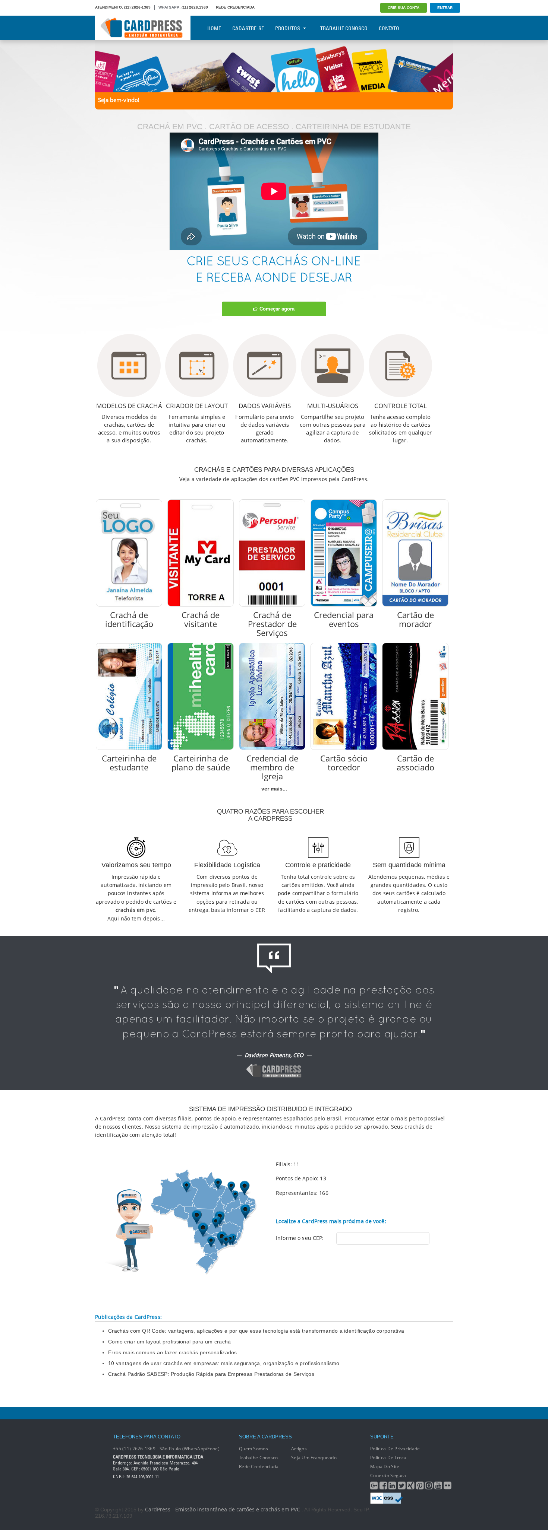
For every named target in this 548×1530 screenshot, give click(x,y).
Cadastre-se (248, 28)
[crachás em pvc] (274, 65)
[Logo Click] (142, 28)
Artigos (299, 1448)
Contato (389, 28)
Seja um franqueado (314, 1457)
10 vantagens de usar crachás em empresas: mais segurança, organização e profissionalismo (224, 1363)
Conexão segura (388, 1475)
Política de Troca (388, 1457)
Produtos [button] (287, 28)
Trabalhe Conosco (344, 28)
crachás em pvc (135, 909)
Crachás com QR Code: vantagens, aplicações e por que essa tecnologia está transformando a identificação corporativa (256, 1331)
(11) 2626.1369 (195, 7)
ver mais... (274, 789)
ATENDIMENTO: (109, 7)
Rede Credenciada (258, 1466)
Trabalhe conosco (258, 1457)
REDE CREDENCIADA (235, 7)
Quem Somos (253, 1448)
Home (214, 28)
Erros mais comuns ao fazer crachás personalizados (172, 1352)
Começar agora (276, 309)
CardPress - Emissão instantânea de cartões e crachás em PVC (222, 1509)
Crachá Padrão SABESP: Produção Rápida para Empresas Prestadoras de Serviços (211, 1374)
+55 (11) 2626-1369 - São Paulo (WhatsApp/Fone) (166, 1448)
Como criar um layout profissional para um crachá (169, 1342)
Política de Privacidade (395, 1448)
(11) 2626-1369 (137, 7)
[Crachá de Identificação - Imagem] (129, 553)
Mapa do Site (384, 1466)
